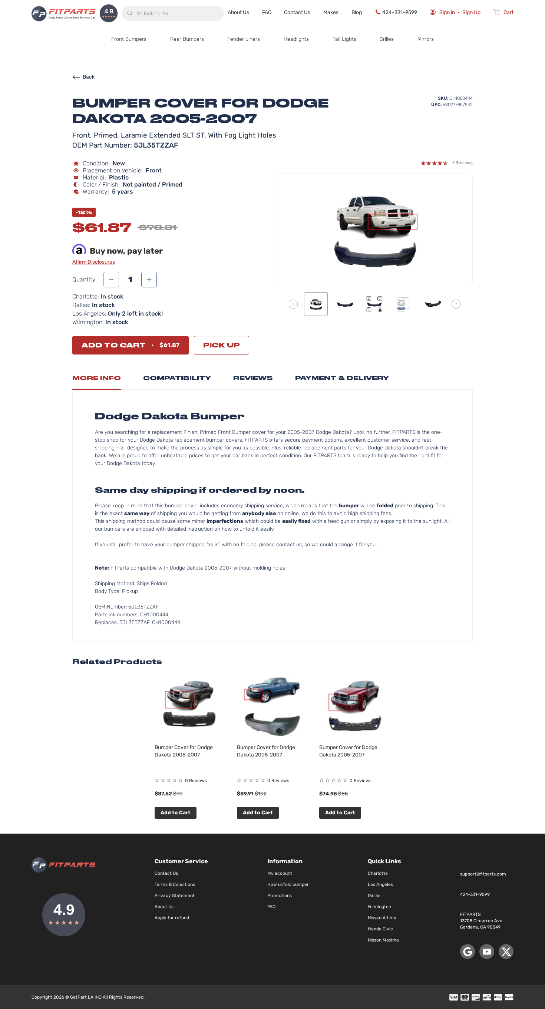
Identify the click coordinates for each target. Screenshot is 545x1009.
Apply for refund (172, 917)
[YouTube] (486, 951)
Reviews (253, 378)
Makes (330, 12)
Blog (356, 12)
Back (89, 77)
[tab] (96, 380)
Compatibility (177, 378)
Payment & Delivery (342, 378)
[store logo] (64, 13)
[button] (293, 304)
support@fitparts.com (483, 874)
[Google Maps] (467, 951)
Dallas (374, 895)
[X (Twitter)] (506, 951)
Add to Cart (176, 812)
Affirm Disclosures (93, 262)
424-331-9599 (399, 12)
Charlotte (378, 873)
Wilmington (379, 906)
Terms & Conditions (175, 884)
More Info (96, 378)
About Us (238, 12)
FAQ (266, 12)
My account (279, 873)
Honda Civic (380, 928)
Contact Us (297, 12)
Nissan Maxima (383, 940)
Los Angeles (380, 884)
